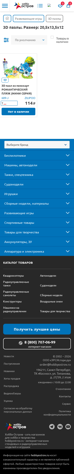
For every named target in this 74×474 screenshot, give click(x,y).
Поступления (12, 363)
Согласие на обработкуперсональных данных (18, 410)
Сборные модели (51, 295)
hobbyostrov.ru (40, 455)
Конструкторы (12, 301)
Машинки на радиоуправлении (14, 309)
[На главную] (24, 5)
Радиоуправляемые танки (16, 283)
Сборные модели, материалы (26, 203)
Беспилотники (15, 155)
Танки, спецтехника (18, 174)
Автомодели (48, 275)
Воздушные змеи (51, 301)
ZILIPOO (30, 97)
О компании (63, 388)
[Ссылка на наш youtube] (68, 427)
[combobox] (37, 144)
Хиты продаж (12, 378)
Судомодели (13, 184)
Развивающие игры (19, 213)
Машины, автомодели (20, 165)
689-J (5, 97)
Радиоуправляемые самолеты (16, 293)
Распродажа (11, 386)
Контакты (65, 396)
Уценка (8, 400)
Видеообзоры (12, 393)
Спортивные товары (19, 222)
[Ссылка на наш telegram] (52, 426)
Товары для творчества (21, 232)
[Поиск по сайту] (49, 5)
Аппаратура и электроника (24, 251)
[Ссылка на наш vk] (60, 426)
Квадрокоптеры (13, 275)
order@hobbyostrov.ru (55, 364)
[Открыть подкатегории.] (65, 155)
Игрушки (11, 194)
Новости (9, 356)
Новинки (9, 371)
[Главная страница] (7, 18)
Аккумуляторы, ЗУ (18, 242)
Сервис (66, 403)
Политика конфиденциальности (57, 412)
